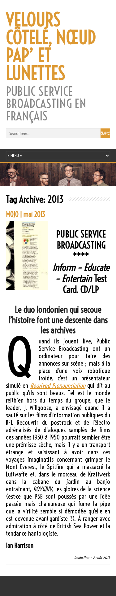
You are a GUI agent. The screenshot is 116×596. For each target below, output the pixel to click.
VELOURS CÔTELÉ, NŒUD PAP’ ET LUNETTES (51, 46)
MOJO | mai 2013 (25, 214)
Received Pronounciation (57, 385)
